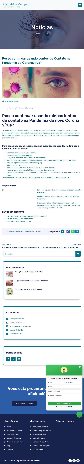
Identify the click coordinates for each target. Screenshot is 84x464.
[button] (80, 5)
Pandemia (38, 231)
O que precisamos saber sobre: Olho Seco (31, 281)
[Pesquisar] (78, 254)
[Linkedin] (19, 359)
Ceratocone (18, 135)
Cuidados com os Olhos (15, 231)
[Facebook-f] (8, 359)
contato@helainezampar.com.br (19, 221)
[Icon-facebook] (70, 460)
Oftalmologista (29, 231)
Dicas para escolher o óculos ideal (28, 289)
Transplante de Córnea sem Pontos (29, 272)
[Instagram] (13, 359)
